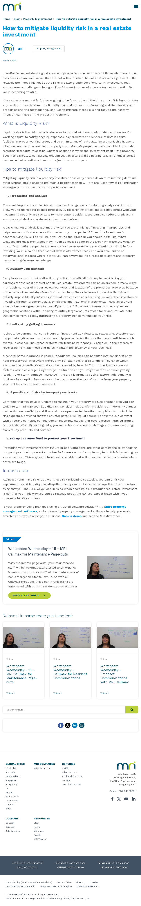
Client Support (70, 772)
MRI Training (40, 839)
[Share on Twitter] (67, 725)
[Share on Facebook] (61, 725)
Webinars (39, 831)
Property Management (37, 18)
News (37, 827)
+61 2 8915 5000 (120, 863)
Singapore (11, 780)
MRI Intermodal (42, 768)
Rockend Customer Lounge (72, 778)
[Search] (131, 709)
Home (6, 18)
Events (37, 835)
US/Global (11, 768)
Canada (10, 804)
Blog (17, 18)
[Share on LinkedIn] (74, 725)
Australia (10, 772)
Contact (10, 823)
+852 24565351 (126, 791)
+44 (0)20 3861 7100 (116, 867)
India (8, 808)
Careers (10, 827)
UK (7, 788)
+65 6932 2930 (77, 863)
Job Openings (13, 831)
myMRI (65, 768)
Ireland (9, 792)
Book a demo (72, 516)
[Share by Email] (81, 725)
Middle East (12, 800)
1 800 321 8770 (29, 867)
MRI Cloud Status (71, 784)
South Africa (12, 796)
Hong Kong (11, 784)
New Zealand (13, 776)
